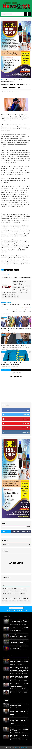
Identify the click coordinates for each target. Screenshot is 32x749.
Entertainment (7, 593)
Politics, (19, 91)
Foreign (16, 593)
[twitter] (7, 610)
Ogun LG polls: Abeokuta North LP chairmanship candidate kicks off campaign (15, 363)
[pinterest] (12, 610)
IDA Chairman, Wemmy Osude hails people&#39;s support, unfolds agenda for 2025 (19, 621)
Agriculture (6, 588)
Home (2, 79)
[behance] (22, 610)
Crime (16, 591)
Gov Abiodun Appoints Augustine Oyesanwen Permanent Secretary (19, 685)
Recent (5, 531)
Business (23, 588)
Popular (16, 531)
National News (9, 79)
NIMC (20, 598)
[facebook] (5, 610)
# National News (9, 270)
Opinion (25, 598)
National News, (13, 91)
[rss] (19, 610)
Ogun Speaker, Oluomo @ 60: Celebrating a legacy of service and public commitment (19, 737)
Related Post (5, 314)
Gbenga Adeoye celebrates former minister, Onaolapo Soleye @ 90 (19, 729)
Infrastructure (7, 595)
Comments (26, 531)
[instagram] (24, 610)
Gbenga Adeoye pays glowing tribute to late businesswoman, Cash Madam (19, 678)
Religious (12, 600)
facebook (26, 369)
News (15, 598)
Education (23, 591)
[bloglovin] (15, 610)
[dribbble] (17, 610)
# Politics (16, 270)
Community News (8, 591)
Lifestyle (4, 317)
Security (20, 600)
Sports (26, 600)
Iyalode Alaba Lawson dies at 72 (19, 691)
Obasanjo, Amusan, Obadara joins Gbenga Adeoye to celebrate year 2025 (16, 329)
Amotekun (15, 588)
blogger (5, 369)
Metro (24, 595)
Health (22, 593)
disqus (16, 369)
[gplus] (10, 610)
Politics (16, 79)
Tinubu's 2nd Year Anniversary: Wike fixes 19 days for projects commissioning (19, 661)
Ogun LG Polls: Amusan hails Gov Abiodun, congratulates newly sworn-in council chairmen (15, 346)
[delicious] (26, 610)
